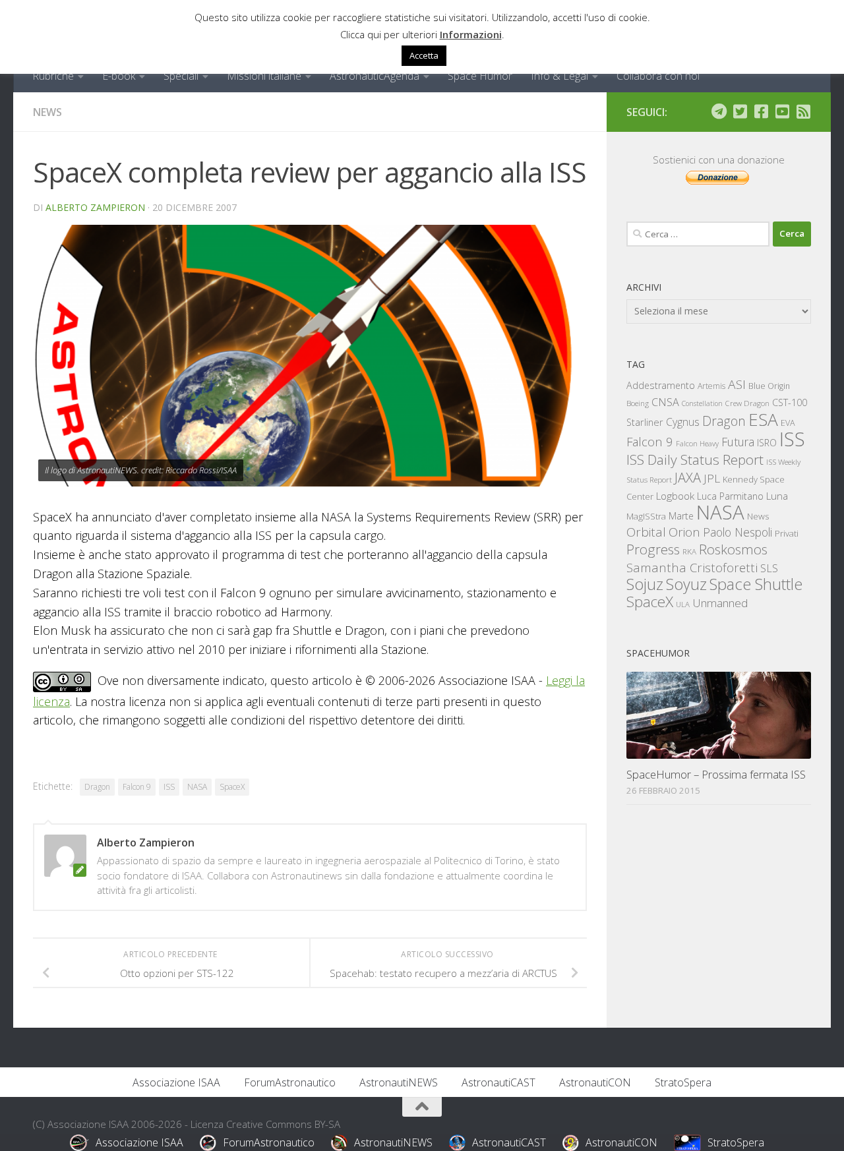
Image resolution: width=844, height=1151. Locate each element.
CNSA (665, 402)
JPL (712, 478)
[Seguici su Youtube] (782, 111)
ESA (763, 419)
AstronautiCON (595, 1082)
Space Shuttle (755, 584)
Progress (653, 549)
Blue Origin (769, 386)
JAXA (688, 478)
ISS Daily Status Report (695, 459)
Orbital (646, 532)
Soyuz (686, 584)
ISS (169, 786)
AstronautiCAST (498, 1082)
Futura (737, 442)
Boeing (637, 403)
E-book (118, 76)
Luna (777, 495)
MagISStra (646, 516)
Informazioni (471, 34)
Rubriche (53, 76)
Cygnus (683, 422)
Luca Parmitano (730, 496)
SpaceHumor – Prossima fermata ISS (716, 774)
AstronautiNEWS (398, 1082)
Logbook (675, 496)
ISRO (767, 442)
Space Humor (480, 76)
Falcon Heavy (697, 443)
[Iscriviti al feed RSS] (803, 111)
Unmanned (720, 602)
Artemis (711, 386)
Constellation (702, 403)
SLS (769, 568)
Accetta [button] (423, 55)
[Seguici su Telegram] (719, 111)
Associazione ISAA (176, 1082)
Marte (681, 516)
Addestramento (660, 385)
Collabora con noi (658, 76)
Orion (684, 532)
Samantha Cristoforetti (692, 567)
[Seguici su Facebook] (761, 111)
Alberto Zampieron (95, 207)
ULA (683, 604)
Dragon (97, 786)
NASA (197, 786)
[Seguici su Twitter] (740, 111)
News (47, 112)
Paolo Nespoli (737, 532)
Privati (787, 533)
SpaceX (232, 786)
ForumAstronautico (290, 1082)
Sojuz (644, 584)
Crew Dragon (747, 403)
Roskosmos (733, 549)
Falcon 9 (137, 786)
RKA (689, 551)
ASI (737, 384)
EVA (788, 422)
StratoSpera (683, 1082)
